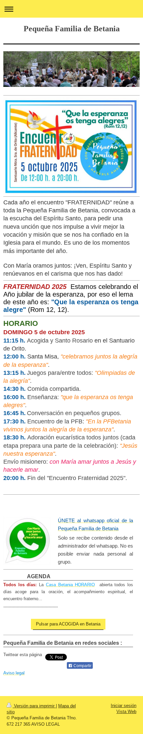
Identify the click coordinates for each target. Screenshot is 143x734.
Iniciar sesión (123, 705)
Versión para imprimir (34, 705)
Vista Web (126, 711)
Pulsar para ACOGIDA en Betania (68, 623)
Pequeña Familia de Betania (72, 28)
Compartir (81, 665)
